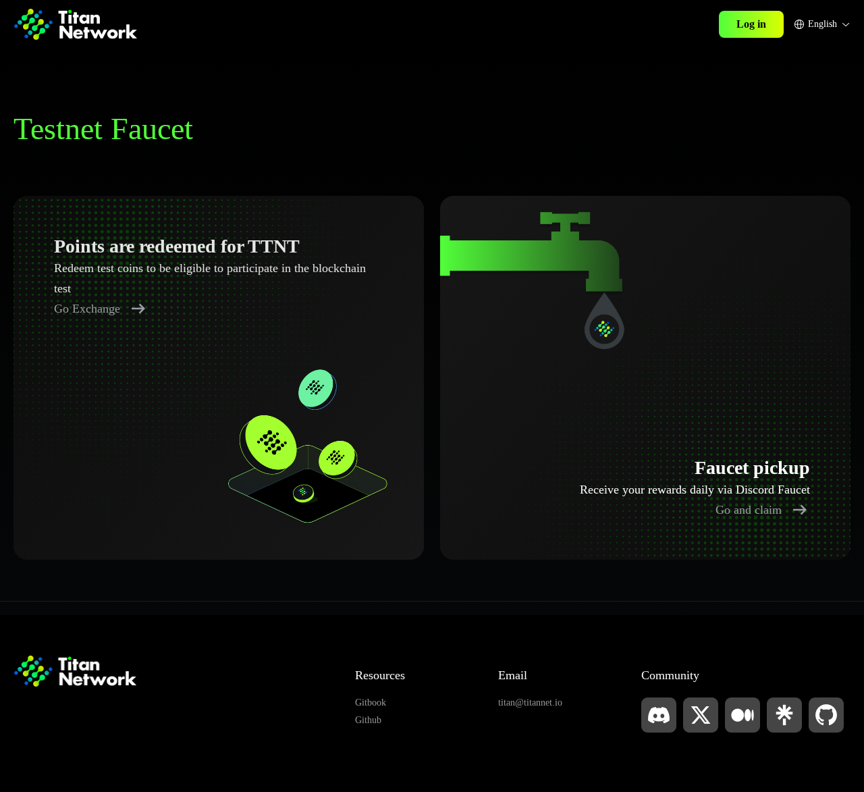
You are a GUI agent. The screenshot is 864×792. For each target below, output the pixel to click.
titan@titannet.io (530, 702)
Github (368, 720)
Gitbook (370, 702)
